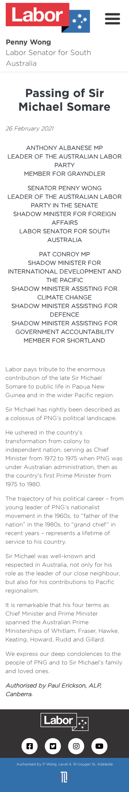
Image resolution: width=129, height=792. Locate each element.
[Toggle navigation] (112, 19)
